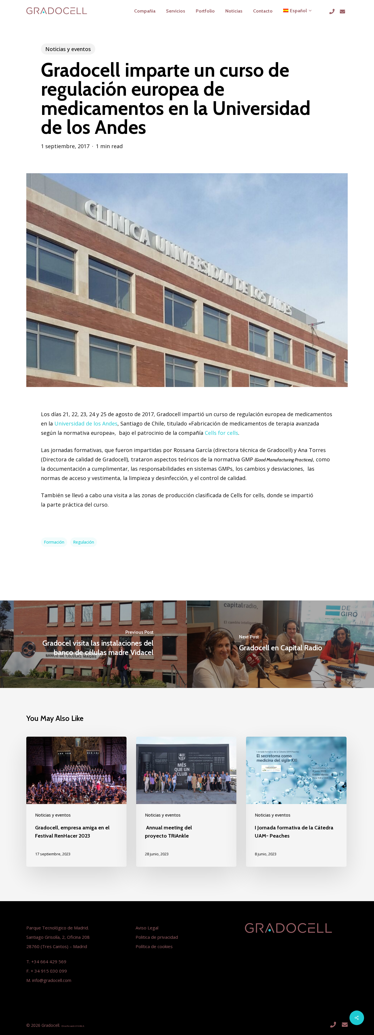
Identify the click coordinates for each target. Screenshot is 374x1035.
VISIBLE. (80, 1025)
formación (54, 542)
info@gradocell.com (51, 980)
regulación (83, 542)
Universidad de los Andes (85, 423)
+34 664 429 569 (48, 961)
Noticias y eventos (68, 48)
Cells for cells (221, 432)
